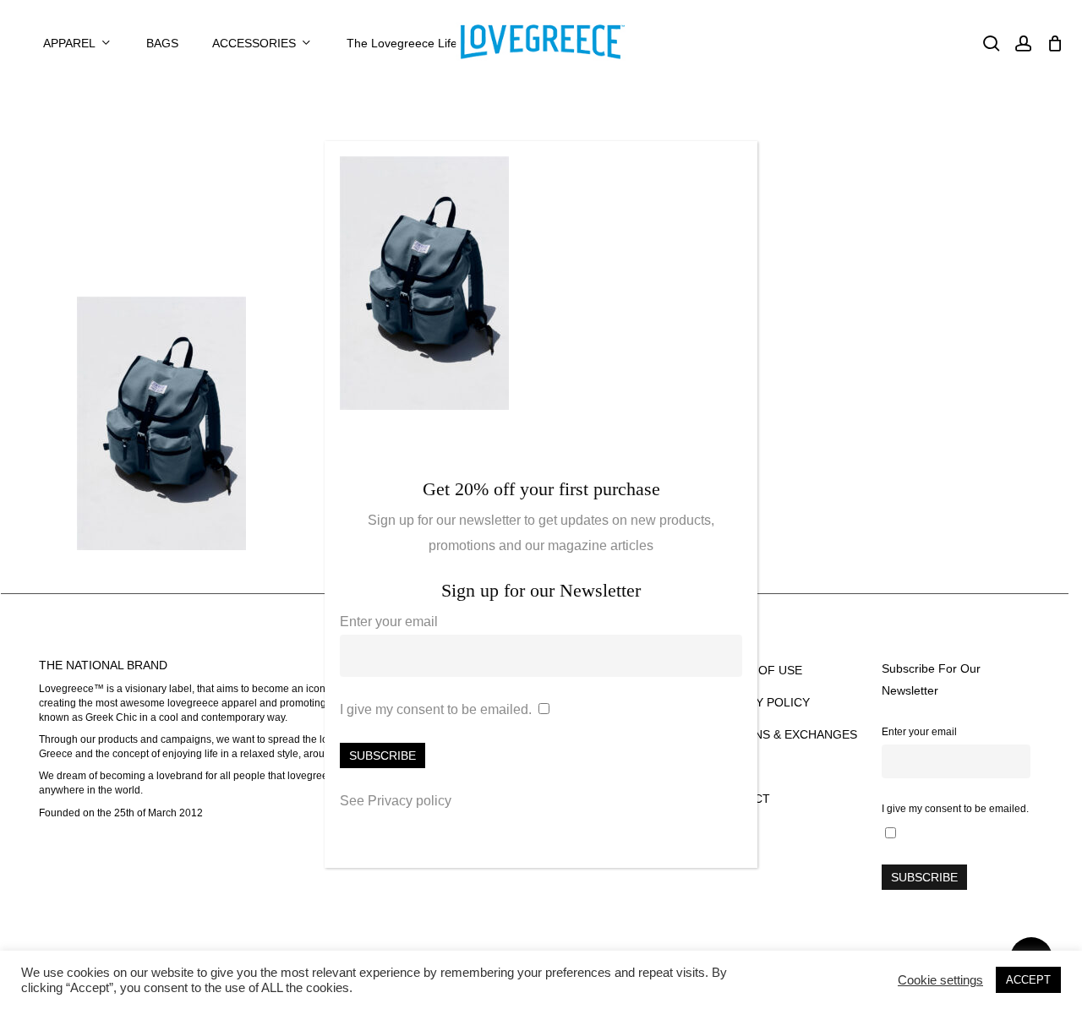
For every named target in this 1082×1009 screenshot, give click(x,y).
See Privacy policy (395, 801)
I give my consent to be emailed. (436, 709)
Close (737, 163)
